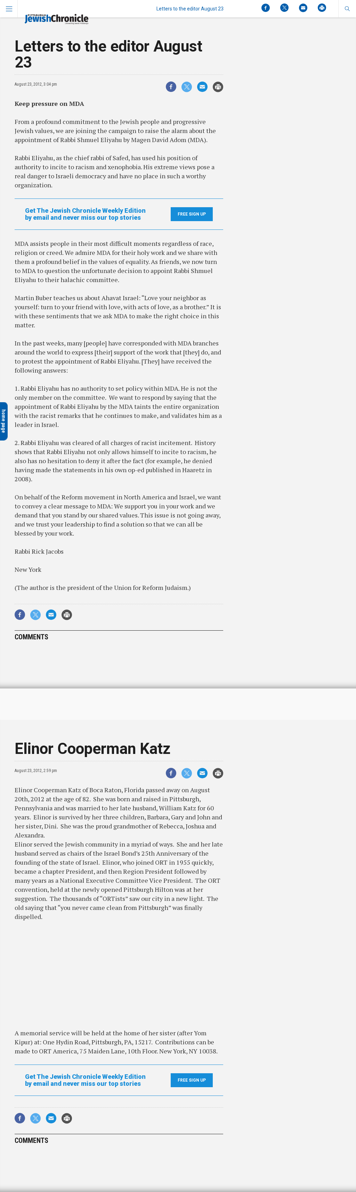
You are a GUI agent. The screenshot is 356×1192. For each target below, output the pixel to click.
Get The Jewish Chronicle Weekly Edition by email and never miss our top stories (85, 214)
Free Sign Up (192, 214)
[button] (347, 8)
